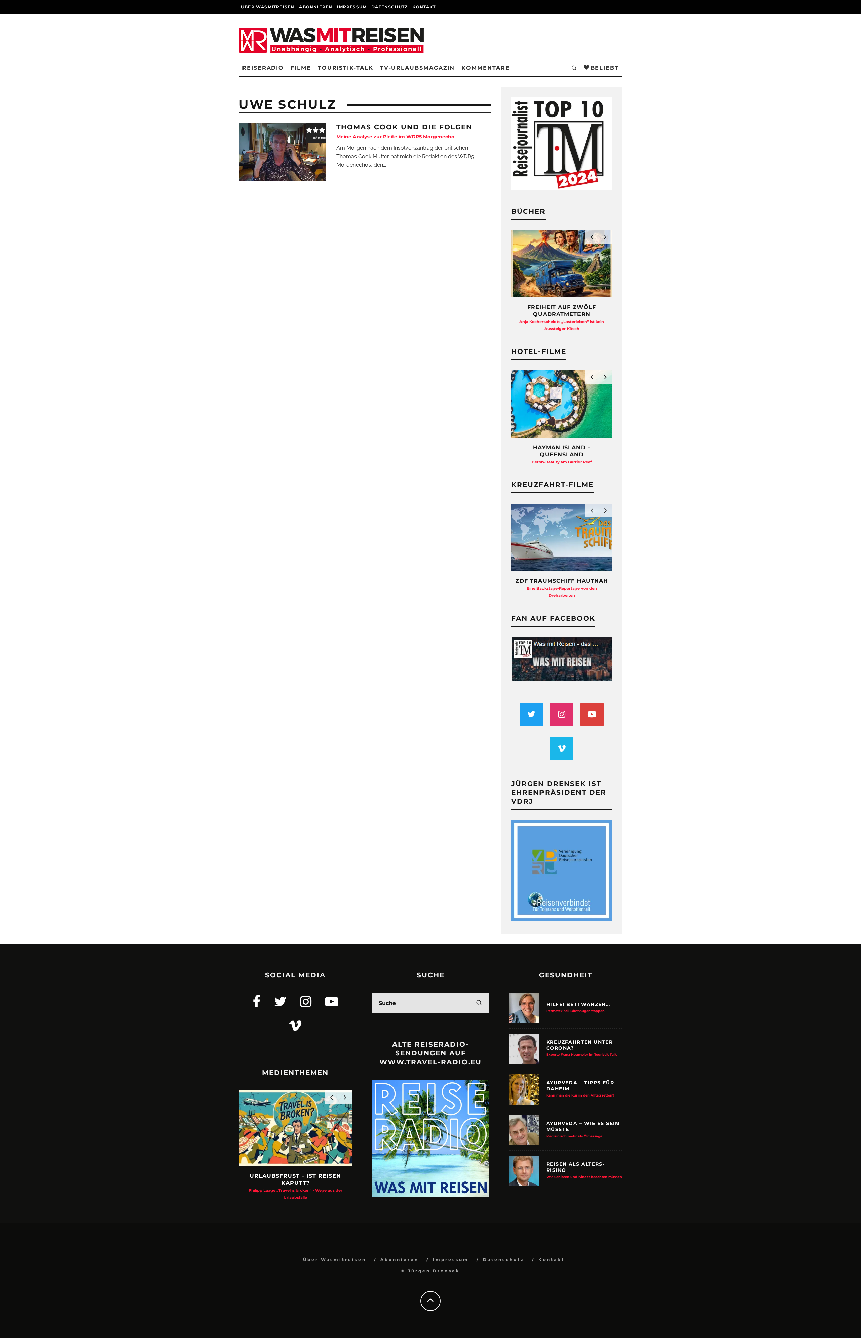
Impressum (352, 6)
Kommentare (485, 68)
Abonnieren (315, 6)
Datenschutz (389, 6)
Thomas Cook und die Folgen (404, 131)
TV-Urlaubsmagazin (417, 68)
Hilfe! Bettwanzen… (578, 1007)
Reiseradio (263, 68)
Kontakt (423, 6)
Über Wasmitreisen (267, 6)
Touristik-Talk (345, 68)
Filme (301, 68)
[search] (479, 1003)
